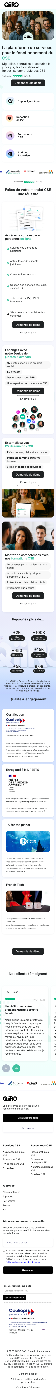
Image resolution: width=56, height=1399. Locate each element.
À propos (8, 1196)
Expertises (8, 1168)
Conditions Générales (28, 1387)
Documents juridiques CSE (39, 1161)
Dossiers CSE (38, 1174)
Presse (6, 1205)
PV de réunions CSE (14, 1163)
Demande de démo (28, 324)
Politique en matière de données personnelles (28, 1380)
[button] (6, 1068)
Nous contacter (11, 1192)
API (4, 1209)
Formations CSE (11, 1159)
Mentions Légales (28, 1373)
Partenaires (9, 1200)
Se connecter (28, 1128)
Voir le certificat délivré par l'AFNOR (21, 1331)
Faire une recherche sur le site (17, 1286)
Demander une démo (28, 83)
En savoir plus (28, 332)
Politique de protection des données (23, 1262)
